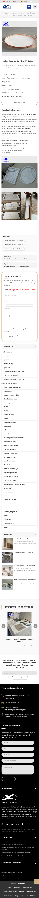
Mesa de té (7, 426)
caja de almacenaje (11, 469)
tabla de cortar (9, 415)
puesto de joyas (9, 461)
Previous (4, 626)
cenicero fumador (10, 480)
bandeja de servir (10, 422)
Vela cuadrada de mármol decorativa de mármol (25, 579)
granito (6, 360)
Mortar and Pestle (10, 500)
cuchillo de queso (10, 449)
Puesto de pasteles (10, 465)
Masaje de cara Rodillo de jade (14, 484)
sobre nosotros (31, 892)
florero (6, 418)
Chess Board (8, 488)
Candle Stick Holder (10, 399)
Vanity (6, 527)
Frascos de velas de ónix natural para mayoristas (25, 566)
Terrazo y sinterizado (11, 375)
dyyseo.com (22, 832)
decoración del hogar (18, 13)
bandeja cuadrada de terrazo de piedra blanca (16, 266)
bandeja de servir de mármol (14, 244)
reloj (5, 430)
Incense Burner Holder (11, 395)
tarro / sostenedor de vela (12, 387)
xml (22, 896)
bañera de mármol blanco (9, 876)
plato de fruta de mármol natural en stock (16, 259)
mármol (6, 356)
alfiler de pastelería (10, 473)
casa (9, 888)
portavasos (8, 391)
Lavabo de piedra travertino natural (25, 539)
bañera (4, 504)
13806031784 (9, 698)
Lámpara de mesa (10, 457)
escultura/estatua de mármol (14, 379)
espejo (6, 411)
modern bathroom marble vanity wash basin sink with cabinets (25, 552)
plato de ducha (9, 523)
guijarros (7, 368)
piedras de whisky (10, 496)
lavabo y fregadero (10, 512)
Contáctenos (8, 896)
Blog (16, 896)
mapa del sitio (30, 896)
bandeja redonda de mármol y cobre (22, 290)
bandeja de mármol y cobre (14, 240)
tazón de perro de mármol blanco (12, 879)
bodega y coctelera (10, 453)
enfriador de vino (10, 442)
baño (6, 516)
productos (17, 888)
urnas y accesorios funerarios (14, 372)
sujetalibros (8, 434)
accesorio (7, 520)
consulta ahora (19, 103)
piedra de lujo (8, 364)
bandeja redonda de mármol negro (19, 639)
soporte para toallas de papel (14, 438)
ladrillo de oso (9, 492)
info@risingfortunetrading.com (15, 710)
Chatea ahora (36, 881)
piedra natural (7, 352)
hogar (6, 13)
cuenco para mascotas (12, 403)
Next (36, 626)
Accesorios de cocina (11, 477)
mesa (6, 407)
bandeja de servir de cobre (14, 249)
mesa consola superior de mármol (12, 873)
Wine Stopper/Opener (11, 446)
